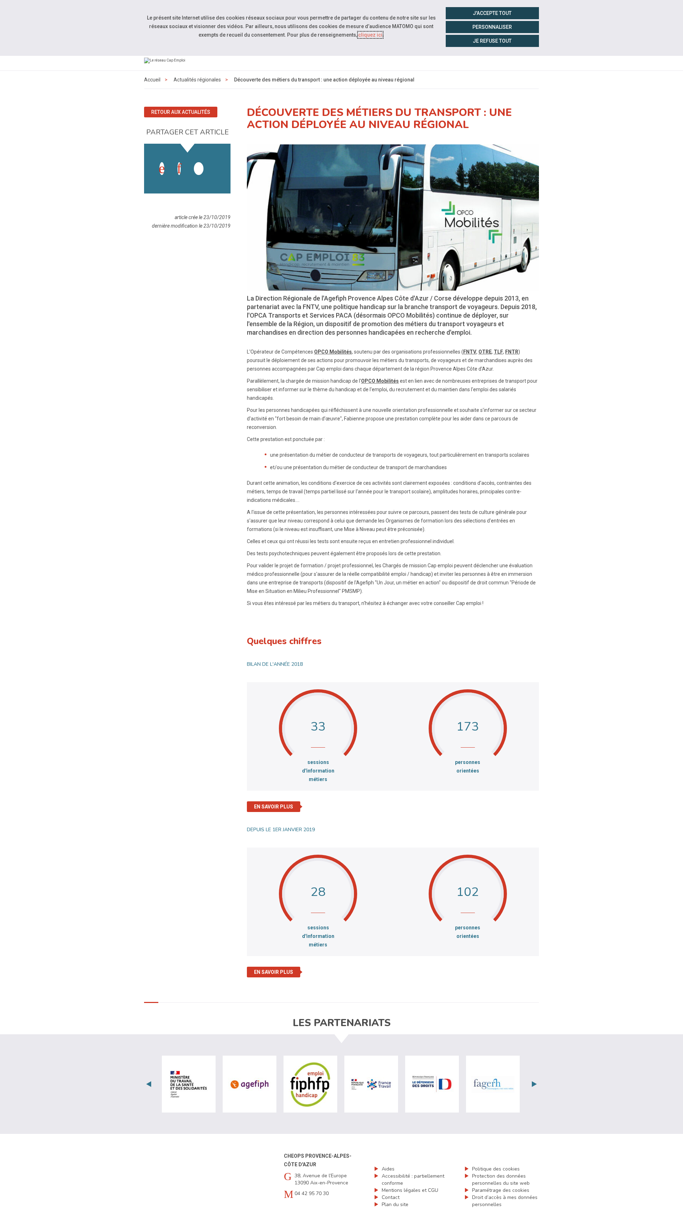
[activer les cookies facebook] (162, 168)
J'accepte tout (492, 13)
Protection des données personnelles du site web (501, 1180)
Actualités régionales (197, 80)
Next (534, 1084)
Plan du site (395, 1204)
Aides (388, 1169)
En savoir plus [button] (273, 807)
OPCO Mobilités (333, 352)
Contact (390, 1197)
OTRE (485, 352)
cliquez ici (370, 35)
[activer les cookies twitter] (199, 168)
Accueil (152, 80)
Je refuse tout (492, 41)
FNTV (469, 352)
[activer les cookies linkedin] (179, 168)
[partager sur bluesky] (215, 161)
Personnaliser (492, 27)
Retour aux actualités (180, 112)
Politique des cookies (496, 1169)
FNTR (511, 352)
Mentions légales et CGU (410, 1190)
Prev (148, 1084)
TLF (498, 352)
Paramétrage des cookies (500, 1190)
